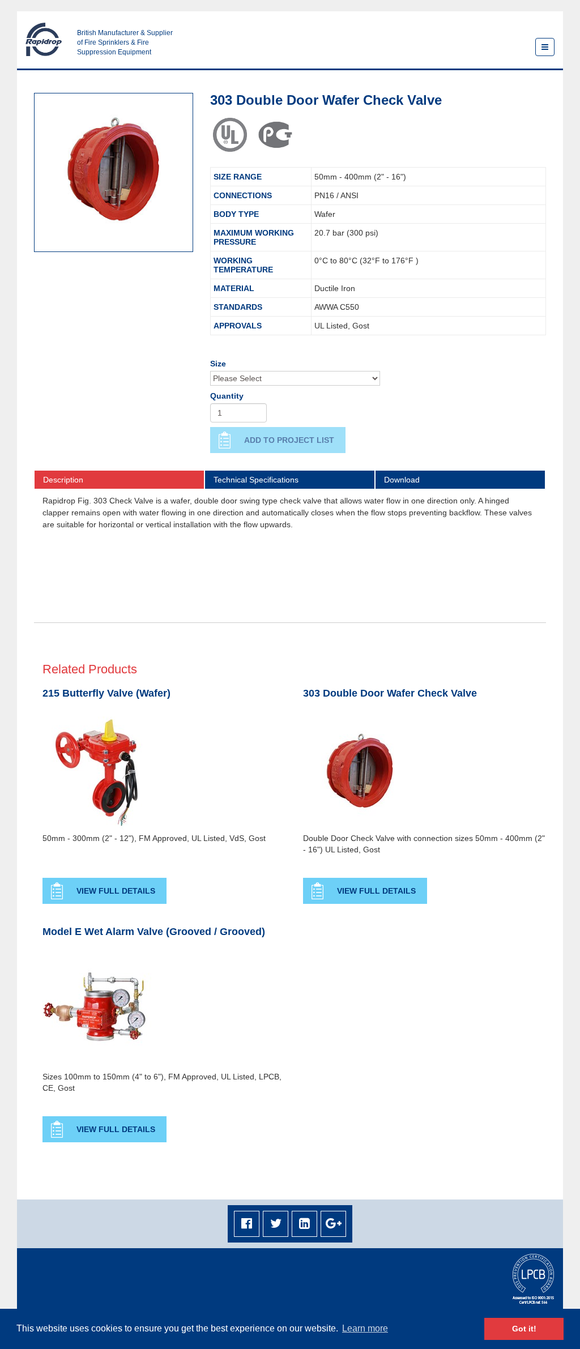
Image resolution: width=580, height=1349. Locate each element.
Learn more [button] (365, 1328)
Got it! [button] (524, 1328)
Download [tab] (402, 479)
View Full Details (115, 890)
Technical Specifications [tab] (256, 479)
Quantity (227, 395)
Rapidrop (43, 39)
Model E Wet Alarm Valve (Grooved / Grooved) (153, 932)
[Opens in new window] (246, 1224)
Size (218, 363)
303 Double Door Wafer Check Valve (390, 693)
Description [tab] (63, 479)
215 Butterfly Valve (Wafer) (106, 693)
